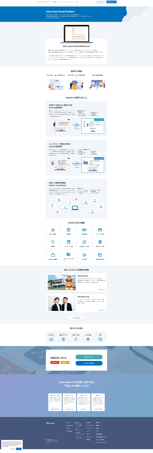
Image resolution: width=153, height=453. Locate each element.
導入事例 (54, 2)
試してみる (83, 409)
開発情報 (88, 439)
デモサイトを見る (98, 409)
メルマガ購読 (68, 431)
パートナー (71, 2)
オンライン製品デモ (89, 363)
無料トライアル (89, 357)
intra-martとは (40, 2)
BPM (76, 428)
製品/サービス (48, 2)
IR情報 (97, 428)
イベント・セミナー (90, 425)
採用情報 (97, 425)
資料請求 (65, 362)
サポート (97, 431)
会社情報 (97, 422)
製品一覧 (77, 422)
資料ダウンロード (101, 2)
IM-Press (68, 428)
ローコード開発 (78, 424)
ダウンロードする (69, 409)
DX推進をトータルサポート (80, 434)
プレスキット (89, 436)
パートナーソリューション (80, 438)
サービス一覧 (77, 432)
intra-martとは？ (69, 425)
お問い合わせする (55, 409)
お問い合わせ (54, 362)
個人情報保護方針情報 (49, 439)
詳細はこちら (102, 289)
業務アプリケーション (79, 429)
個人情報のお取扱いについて (101, 436)
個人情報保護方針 (99, 434)
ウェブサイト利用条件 (100, 439)
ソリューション (78, 436)
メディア (77, 2)
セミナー (59, 2)
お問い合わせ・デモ (111, 2)
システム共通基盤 (79, 425)
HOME (67, 422)
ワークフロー (78, 426)
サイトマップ (57, 439)
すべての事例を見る (76, 318)
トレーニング (65, 2)
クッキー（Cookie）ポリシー (101, 442)
